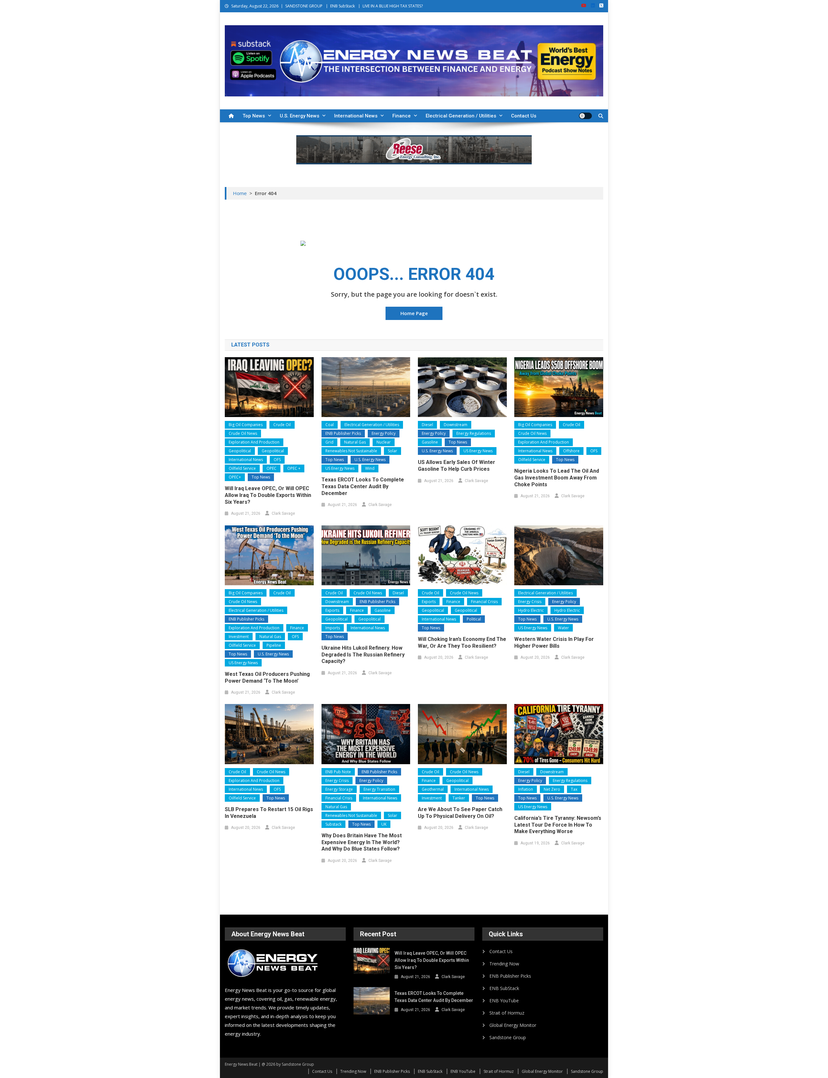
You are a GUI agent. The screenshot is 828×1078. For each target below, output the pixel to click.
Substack (333, 824)
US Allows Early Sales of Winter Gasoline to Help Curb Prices (456, 465)
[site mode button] (585, 116)
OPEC (272, 468)
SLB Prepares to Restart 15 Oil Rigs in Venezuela (269, 812)
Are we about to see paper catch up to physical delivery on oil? (460, 812)
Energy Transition (379, 789)
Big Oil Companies (246, 424)
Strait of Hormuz (506, 1013)
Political (474, 619)
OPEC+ (235, 477)
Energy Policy (384, 433)
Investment (239, 636)
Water (563, 628)
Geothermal (433, 789)
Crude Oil (282, 424)
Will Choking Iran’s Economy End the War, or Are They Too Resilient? (462, 642)
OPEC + (293, 468)
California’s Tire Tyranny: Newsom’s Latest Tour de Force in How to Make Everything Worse (557, 825)
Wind (370, 468)
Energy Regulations (473, 433)
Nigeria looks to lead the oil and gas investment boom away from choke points (556, 478)
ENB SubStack (342, 6)
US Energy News (339, 468)
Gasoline (430, 442)
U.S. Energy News (299, 116)
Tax (574, 789)
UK (384, 824)
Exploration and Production (254, 442)
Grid (329, 442)
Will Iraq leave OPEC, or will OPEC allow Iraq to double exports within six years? (268, 495)
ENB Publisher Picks (343, 433)
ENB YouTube (504, 1000)
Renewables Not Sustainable (351, 451)
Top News (254, 116)
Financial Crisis (484, 601)
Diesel (427, 424)
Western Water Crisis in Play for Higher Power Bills (554, 642)
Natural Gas (355, 442)
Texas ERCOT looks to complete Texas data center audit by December (362, 486)
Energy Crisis (529, 601)
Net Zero (552, 789)
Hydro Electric (531, 610)
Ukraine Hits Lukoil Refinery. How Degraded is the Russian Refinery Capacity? (363, 655)
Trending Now (504, 964)
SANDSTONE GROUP (303, 6)
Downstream (455, 424)
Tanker (458, 798)
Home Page (414, 313)
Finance (401, 116)
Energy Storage (339, 789)
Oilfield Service (242, 468)
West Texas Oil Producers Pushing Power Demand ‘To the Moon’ (267, 677)
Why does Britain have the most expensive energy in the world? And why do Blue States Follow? (361, 842)
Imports (332, 628)
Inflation (525, 789)
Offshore (571, 451)
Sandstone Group (507, 1037)
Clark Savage (283, 513)
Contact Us (523, 116)
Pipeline (274, 645)
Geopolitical (240, 451)
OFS (277, 459)
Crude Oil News (243, 433)
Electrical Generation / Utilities (461, 116)
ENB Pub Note (338, 772)
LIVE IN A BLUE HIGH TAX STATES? (393, 6)
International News (355, 116)
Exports (332, 610)
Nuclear (383, 442)
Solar (392, 451)
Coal (329, 424)
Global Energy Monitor (512, 1025)
